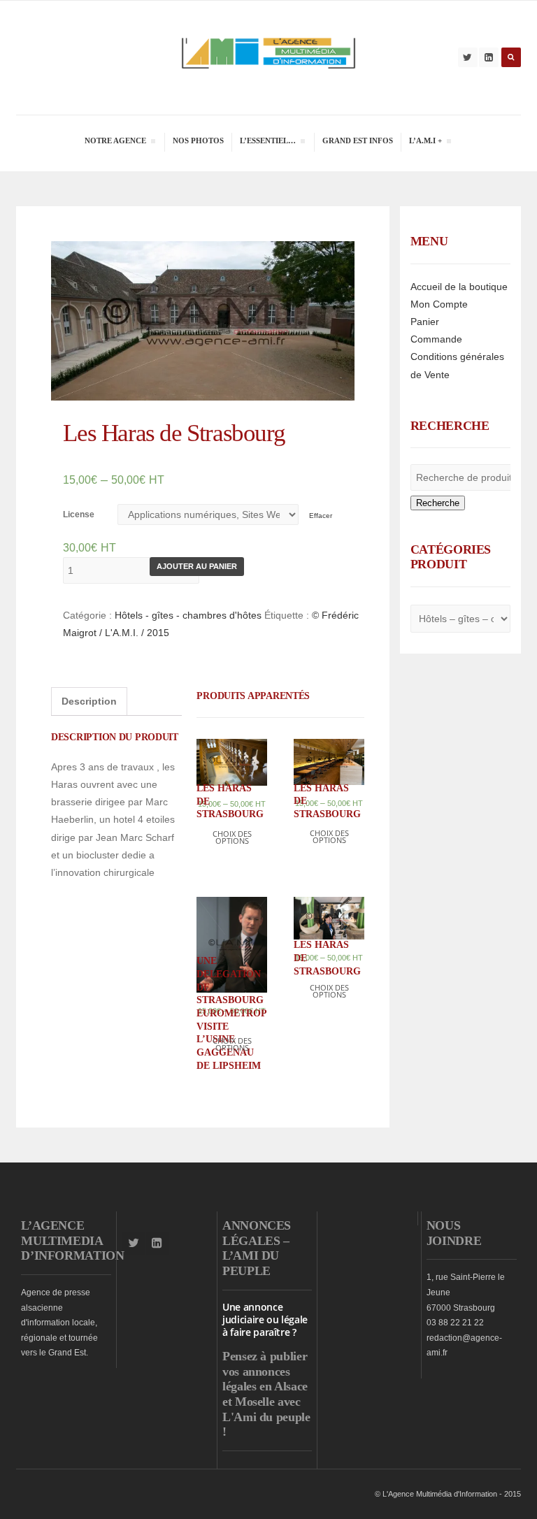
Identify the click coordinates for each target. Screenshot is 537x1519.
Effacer (320, 515)
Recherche (437, 503)
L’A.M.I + (425, 142)
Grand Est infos (357, 140)
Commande (436, 339)
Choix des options (232, 837)
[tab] (89, 701)
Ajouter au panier (197, 566)
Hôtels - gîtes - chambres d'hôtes (188, 615)
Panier (424, 321)
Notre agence (115, 142)
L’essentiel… (267, 142)
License (78, 514)
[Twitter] (468, 57)
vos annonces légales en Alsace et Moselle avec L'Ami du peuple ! (266, 1402)
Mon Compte (439, 304)
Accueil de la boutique (459, 286)
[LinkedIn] (489, 57)
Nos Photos (198, 140)
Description (89, 701)
